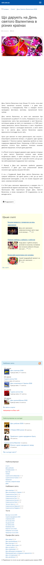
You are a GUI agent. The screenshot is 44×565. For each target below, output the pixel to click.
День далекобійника (11, 541)
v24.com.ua (6, 3)
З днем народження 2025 (13, 517)
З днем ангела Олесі (11, 502)
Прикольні (9, 479)
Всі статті (6, 267)
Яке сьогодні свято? (9, 452)
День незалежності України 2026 (21, 383)
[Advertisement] (22, 79)
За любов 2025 (10, 525)
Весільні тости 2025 (11, 515)
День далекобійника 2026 (18, 400)
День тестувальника (11, 555)
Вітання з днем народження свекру (22, 445)
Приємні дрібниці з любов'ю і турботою (21, 240)
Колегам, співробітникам (13, 481)
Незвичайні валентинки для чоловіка (21, 255)
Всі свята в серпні (9, 407)
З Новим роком (10, 470)
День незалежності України (13, 492)
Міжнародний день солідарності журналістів (18, 553)
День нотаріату (10, 547)
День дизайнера (10, 557)
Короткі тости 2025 (11, 528)
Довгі (7, 483)
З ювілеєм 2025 (10, 519)
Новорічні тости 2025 (12, 530)
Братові (8, 472)
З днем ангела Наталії (12, 500)
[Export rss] (39, 363)
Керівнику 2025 (10, 526)
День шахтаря (10, 543)
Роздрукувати (9, 202)
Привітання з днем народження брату (23, 436)
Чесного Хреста (10, 504)
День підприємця (11, 549)
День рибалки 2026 (16, 423)
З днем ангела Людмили (13, 508)
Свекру (8, 473)
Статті (13, 9)
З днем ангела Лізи (11, 498)
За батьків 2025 (10, 521)
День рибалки (10, 468)
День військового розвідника (14, 551)
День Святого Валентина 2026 (27, 9)
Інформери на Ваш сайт (11, 410)
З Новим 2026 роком (17, 430)
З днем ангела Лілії (10, 379)
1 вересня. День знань (12, 545)
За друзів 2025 (10, 523)
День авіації (9, 539)
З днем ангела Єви (16, 392)
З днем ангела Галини (12, 477)
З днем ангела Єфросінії (13, 506)
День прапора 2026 (16, 370)
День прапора (10, 490)
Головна (6, 9)
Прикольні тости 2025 (12, 532)
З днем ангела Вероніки (12, 443)
